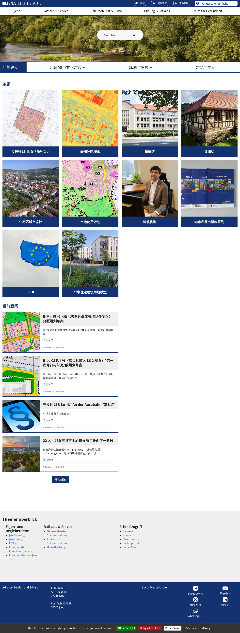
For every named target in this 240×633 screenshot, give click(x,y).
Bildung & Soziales (157, 11)
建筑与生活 (206, 67)
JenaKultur (15, 535)
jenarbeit (14, 539)
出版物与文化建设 (66, 67)
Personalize (172, 628)
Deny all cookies (150, 628)
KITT (11, 543)
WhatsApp (194, 616)
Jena (17, 11)
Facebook (194, 593)
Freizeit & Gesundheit (207, 11)
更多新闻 (60, 479)
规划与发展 (139, 67)
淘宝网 (194, 605)
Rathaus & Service (55, 11)
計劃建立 (10, 67)
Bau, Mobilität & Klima (106, 11)
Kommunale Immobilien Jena (19, 549)
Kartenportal (131, 543)
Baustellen (129, 547)
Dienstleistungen (57, 547)
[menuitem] (17, 11)
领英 (223, 605)
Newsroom (129, 539)
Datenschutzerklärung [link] (197, 628)
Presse (127, 535)
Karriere (128, 531)
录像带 (224, 593)
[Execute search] (134, 35)
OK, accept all (126, 628)
